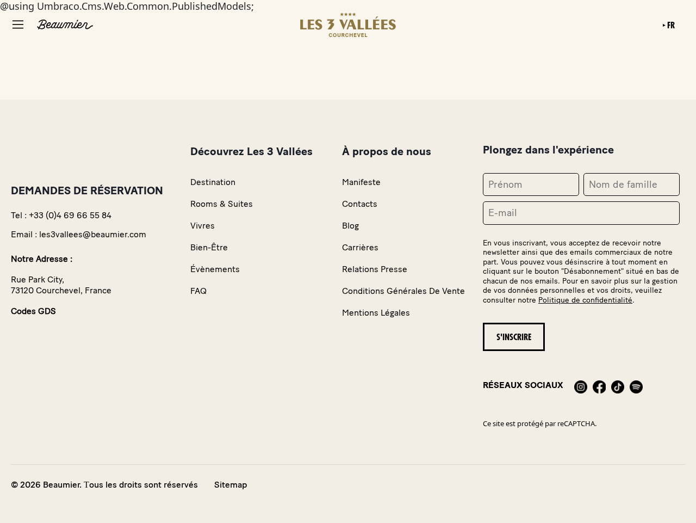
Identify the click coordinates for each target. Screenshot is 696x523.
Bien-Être (209, 247)
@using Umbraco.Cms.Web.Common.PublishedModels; (339, 245)
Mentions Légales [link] (376, 312)
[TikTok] (617, 385)
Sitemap (230, 484)
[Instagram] (580, 385)
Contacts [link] (359, 204)
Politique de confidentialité (585, 300)
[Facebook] (599, 385)
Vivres (202, 225)
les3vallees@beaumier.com (92, 234)
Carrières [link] (360, 247)
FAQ (198, 291)
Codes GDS (33, 311)
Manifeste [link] (361, 182)
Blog (350, 225)
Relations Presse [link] (374, 269)
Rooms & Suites (221, 204)
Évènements (215, 269)
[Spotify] (636, 385)
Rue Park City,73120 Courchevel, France (61, 285)
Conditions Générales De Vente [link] (403, 291)
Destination (212, 182)
